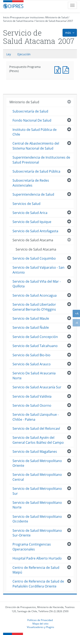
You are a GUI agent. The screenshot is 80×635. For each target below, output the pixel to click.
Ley (8, 54)
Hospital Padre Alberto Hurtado (37, 558)
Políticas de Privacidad (40, 620)
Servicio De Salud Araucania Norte (34, 375)
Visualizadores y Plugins (40, 627)
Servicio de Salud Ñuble (31, 327)
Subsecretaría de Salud (30, 111)
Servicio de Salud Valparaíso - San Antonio (38, 269)
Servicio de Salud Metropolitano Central (37, 477)
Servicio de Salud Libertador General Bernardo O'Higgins (34, 306)
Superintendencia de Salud (33, 194)
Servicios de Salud (26, 203)
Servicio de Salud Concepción (35, 336)
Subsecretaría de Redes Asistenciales (31, 182)
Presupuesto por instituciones (27, 17)
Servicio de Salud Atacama (18, 21)
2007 (70, 21)
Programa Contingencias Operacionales (32, 546)
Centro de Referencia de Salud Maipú (36, 570)
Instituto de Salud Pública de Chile (35, 132)
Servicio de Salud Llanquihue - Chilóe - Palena (36, 416)
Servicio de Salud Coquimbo (34, 258)
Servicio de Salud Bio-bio (31, 355)
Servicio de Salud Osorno (32, 405)
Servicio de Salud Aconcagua (35, 295)
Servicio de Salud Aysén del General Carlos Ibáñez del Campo (38, 440)
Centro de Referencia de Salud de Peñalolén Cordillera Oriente (38, 583)
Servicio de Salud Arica (30, 212)
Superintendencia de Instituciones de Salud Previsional (41, 159)
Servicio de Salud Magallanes (35, 451)
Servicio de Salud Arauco (32, 364)
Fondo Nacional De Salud (32, 120)
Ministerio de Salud (57, 17)
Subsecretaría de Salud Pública (36, 171)
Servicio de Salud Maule (31, 318)
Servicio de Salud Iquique (32, 221)
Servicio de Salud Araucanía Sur (37, 387)
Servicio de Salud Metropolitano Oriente (37, 463)
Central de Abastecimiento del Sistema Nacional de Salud (36, 145)
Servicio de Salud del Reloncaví (36, 428)
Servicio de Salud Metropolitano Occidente (37, 519)
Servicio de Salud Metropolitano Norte (37, 505)
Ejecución (24, 54)
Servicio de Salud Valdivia (32, 396)
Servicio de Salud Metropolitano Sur (37, 491)
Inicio (6, 17)
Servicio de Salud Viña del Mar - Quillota (37, 283)
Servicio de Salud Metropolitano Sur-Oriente (37, 532)
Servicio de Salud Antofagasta (35, 231)
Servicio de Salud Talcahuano (35, 346)
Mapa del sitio (40, 623)
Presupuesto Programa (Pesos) (58, 69)
